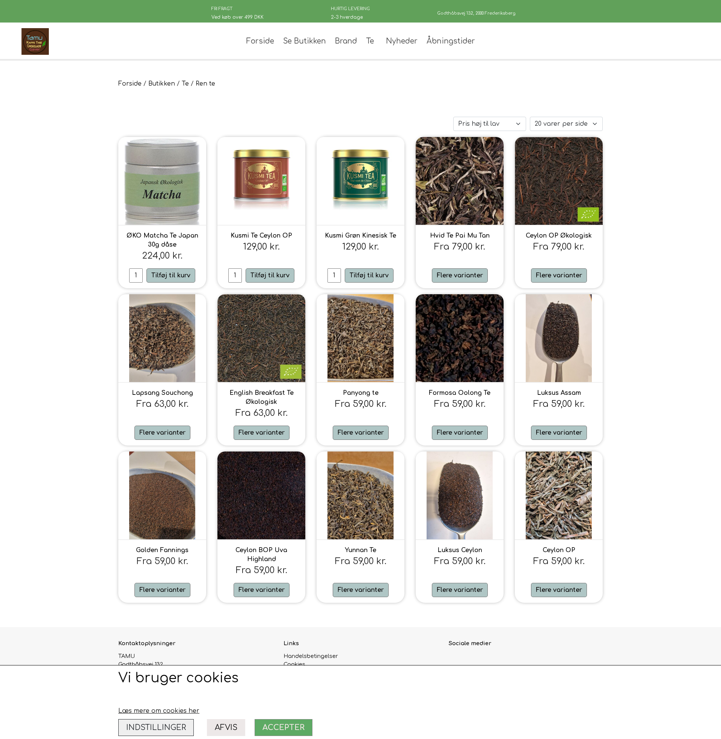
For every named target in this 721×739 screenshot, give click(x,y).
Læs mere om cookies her (158, 710)
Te (370, 41)
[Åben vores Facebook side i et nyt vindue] (455, 660)
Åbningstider (451, 41)
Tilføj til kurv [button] (170, 275)
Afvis (226, 727)
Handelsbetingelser (311, 656)
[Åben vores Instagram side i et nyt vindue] (471, 660)
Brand (346, 41)
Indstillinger (156, 727)
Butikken (161, 83)
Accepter (283, 727)
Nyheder (402, 41)
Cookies (294, 664)
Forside (260, 41)
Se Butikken (304, 41)
